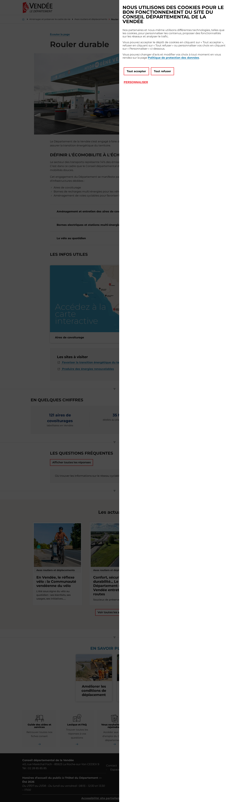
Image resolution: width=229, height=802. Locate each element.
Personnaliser (136, 82)
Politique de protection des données (173, 57)
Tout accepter (136, 71)
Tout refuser (162, 71)
